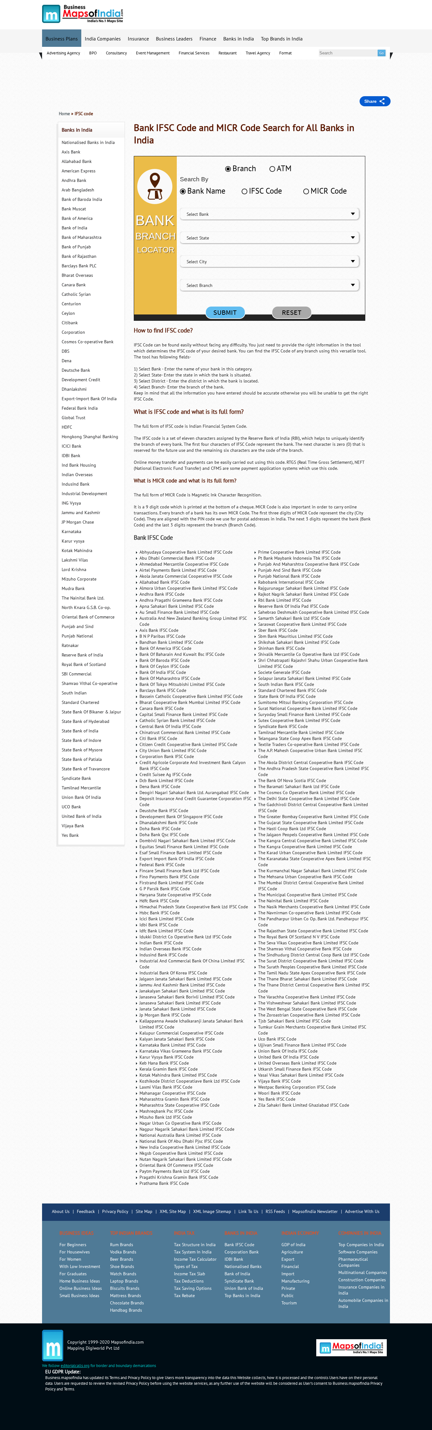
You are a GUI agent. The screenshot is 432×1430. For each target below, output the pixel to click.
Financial (290, 1266)
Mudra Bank (73, 588)
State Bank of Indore (81, 740)
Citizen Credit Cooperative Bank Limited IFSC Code (188, 744)
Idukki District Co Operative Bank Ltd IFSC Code (185, 937)
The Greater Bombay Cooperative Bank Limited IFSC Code (313, 816)
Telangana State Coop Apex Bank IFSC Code (300, 738)
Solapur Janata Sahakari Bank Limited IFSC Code (304, 678)
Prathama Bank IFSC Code (164, 1183)
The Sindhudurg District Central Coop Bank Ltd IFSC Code (313, 955)
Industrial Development (84, 493)
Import (287, 1274)
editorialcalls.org (75, 1365)
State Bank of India (80, 731)
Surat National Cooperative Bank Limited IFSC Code (307, 708)
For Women (70, 1259)
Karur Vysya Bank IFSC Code (166, 1057)
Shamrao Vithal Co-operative (89, 683)
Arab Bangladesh (78, 190)
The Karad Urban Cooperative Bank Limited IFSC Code (310, 852)
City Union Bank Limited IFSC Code (173, 750)
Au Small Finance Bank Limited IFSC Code (179, 612)
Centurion (71, 304)
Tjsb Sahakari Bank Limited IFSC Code (294, 1021)
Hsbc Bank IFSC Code (159, 913)
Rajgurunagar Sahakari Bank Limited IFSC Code (303, 588)
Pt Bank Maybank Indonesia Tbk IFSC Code (299, 558)
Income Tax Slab (189, 1274)
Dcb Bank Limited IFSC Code (166, 780)
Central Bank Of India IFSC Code (170, 726)
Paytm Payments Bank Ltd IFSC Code (174, 1171)
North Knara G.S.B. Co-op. (86, 607)
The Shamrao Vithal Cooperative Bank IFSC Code (305, 949)
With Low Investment (79, 1266)
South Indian (74, 693)
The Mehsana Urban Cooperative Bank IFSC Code (305, 877)
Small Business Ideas (79, 1295)
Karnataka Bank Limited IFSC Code (172, 1045)
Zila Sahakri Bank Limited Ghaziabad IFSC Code (303, 1105)
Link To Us (248, 1211)
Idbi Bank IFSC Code (158, 925)
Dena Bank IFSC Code (159, 786)
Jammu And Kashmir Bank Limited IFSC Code (182, 985)
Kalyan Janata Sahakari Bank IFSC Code (177, 1039)
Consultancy (116, 53)
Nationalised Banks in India (88, 142)
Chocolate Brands (127, 1303)
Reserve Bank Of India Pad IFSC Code (293, 606)
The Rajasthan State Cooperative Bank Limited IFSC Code (313, 931)
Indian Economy (300, 1233)
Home (64, 113)
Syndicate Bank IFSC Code (283, 726)
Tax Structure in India (195, 1244)
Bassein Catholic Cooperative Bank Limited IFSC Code (191, 696)
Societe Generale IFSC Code (284, 672)
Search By (194, 179)
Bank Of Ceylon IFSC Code (164, 666)
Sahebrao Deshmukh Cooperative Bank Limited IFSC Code (313, 612)
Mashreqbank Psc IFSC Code (166, 1111)
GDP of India (293, 1244)
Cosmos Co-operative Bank (88, 342)
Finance (208, 39)
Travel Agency (258, 53)
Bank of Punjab (76, 247)
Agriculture (292, 1252)
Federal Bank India (80, 408)
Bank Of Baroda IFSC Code (164, 660)
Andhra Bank (74, 180)
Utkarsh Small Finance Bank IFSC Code (295, 1069)
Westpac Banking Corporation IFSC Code (297, 1087)
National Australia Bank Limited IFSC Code (180, 1135)
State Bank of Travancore (86, 769)
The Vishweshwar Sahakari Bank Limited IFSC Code (307, 1003)
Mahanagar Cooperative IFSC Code (172, 1093)
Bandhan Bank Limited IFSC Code (171, 642)
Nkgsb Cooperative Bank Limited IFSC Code (181, 1153)
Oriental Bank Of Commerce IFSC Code (176, 1165)
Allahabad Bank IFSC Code (164, 582)
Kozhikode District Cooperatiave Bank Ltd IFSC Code (189, 1081)
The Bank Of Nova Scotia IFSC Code (292, 780)
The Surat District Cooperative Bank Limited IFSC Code (310, 961)
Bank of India (74, 228)
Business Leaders (174, 39)
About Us (61, 1211)
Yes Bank (70, 835)
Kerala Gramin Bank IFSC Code (168, 1069)
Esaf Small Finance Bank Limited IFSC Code (180, 852)
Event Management (153, 53)
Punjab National (77, 636)
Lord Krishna (74, 569)
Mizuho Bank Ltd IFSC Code (165, 1117)
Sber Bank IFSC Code (278, 630)
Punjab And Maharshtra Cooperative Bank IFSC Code (308, 564)
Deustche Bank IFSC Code (163, 810)
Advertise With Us (362, 1211)
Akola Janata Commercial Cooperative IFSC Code (185, 576)
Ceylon (68, 313)
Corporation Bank (242, 1252)
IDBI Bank (71, 455)
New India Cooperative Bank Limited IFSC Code (184, 1147)
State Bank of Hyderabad (85, 721)
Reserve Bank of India (82, 655)
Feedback (86, 1211)
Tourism (289, 1303)
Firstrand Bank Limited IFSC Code (171, 883)
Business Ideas (76, 1233)
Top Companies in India (361, 1244)
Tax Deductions (189, 1281)
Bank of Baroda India (82, 199)
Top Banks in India (242, 1295)
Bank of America (77, 218)
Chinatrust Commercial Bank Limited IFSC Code (184, 732)
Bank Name (206, 191)
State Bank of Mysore (82, 750)
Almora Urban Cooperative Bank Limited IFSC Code (188, 588)
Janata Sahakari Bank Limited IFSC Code (177, 1009)
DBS (65, 351)
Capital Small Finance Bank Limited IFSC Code (183, 714)
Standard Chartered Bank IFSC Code (292, 690)
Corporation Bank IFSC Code (166, 756)
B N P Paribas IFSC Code (162, 636)
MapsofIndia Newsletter (315, 1211)
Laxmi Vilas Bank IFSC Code (165, 1087)
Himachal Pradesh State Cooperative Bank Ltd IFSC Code (193, 907)
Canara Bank (74, 285)
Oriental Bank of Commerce (88, 617)
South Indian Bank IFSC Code (286, 684)
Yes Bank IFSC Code (276, 1099)
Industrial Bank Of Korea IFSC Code (173, 973)
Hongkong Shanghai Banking (90, 436)
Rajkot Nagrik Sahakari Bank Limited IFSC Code (303, 594)
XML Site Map (173, 1211)
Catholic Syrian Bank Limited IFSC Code (177, 720)
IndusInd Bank (75, 484)
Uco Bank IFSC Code (277, 1039)
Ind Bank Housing (79, 465)
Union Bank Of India (81, 797)
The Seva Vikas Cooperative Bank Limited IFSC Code (308, 943)
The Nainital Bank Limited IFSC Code (293, 901)
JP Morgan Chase (78, 522)
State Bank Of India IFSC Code (287, 696)
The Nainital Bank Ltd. (83, 598)
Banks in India (238, 39)
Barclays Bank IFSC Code (162, 690)
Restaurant (228, 53)
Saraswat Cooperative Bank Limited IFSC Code (302, 624)
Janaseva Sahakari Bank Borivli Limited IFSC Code (187, 997)
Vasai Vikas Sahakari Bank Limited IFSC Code (301, 1075)
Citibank (70, 323)
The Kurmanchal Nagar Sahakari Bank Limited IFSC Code (312, 871)
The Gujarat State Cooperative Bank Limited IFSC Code (310, 822)
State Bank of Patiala (82, 759)
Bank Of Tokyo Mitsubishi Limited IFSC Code (182, 684)
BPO (93, 53)
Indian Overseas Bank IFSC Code (170, 949)
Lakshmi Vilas (75, 560)
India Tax (184, 1233)
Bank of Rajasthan (79, 256)
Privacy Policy (115, 1211)
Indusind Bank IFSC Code (163, 955)
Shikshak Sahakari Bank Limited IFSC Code (299, 642)
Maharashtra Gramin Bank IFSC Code (174, 1099)
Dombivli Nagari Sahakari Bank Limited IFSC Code (187, 840)
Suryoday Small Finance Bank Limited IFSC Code (304, 714)
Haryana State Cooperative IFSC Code (175, 895)
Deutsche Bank (76, 370)
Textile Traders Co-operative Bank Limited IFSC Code (308, 744)
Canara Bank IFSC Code (161, 708)
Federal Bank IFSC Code (162, 864)
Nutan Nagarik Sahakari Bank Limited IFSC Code (185, 1159)
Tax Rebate (184, 1295)
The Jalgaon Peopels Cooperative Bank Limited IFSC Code (313, 834)
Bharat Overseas (77, 275)
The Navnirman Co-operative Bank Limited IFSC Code (309, 913)
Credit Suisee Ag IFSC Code (165, 774)
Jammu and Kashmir (81, 512)
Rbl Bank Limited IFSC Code (284, 600)
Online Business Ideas (80, 1288)
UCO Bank (71, 807)
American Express (79, 171)
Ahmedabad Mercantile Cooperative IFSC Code (184, 564)
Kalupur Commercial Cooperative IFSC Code (181, 1033)
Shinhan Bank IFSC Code (281, 648)
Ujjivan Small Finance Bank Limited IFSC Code (302, 1045)
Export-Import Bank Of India (89, 398)
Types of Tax (186, 1266)
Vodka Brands (123, 1252)
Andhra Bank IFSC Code (161, 594)
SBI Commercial (76, 674)
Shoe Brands (122, 1266)
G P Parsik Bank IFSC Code (164, 889)
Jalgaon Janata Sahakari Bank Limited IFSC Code (185, 979)
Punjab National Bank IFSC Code (289, 576)
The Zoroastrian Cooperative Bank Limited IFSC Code (309, 1015)
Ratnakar (70, 645)
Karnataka (71, 531)
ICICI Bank (71, 446)
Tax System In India (193, 1252)
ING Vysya (71, 503)
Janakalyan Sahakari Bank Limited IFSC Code (182, 991)
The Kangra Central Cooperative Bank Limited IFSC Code (312, 840)
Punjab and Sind (78, 626)
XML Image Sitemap (212, 1211)
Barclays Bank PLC (79, 266)
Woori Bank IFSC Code (279, 1093)
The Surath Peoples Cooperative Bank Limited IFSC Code (312, 967)
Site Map (144, 1211)
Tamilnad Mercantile (81, 788)
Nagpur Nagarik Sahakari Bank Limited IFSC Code (186, 1129)
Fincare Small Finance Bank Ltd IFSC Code (179, 871)
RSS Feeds (275, 1211)
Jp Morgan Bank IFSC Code (164, 1015)
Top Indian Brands (131, 1233)
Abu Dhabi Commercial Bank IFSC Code (176, 558)
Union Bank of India (244, 1288)
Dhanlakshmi (74, 389)
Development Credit (81, 379)
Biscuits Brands (124, 1288)
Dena (66, 361)
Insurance (138, 39)
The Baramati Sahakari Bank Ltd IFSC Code (299, 786)
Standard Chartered (80, 702)
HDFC (67, 427)
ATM (284, 168)
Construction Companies (362, 1280)
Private (288, 1288)
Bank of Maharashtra (82, 237)
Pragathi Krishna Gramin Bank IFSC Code (178, 1177)
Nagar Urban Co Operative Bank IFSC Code (180, 1123)
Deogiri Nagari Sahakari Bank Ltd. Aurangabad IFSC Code (194, 792)
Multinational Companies (362, 1272)
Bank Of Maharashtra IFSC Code (169, 678)
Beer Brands (121, 1259)
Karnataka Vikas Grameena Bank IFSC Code (180, 1051)
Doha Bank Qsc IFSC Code (164, 834)
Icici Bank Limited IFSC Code (166, 919)
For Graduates (73, 1274)
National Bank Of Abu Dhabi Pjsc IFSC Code (181, 1141)
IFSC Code (265, 191)
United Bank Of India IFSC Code (288, 1057)
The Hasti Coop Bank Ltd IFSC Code (292, 828)
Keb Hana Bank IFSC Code (164, 1063)
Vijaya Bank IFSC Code (279, 1081)
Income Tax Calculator (195, 1259)
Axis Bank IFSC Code (158, 630)
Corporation (73, 332)
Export (287, 1259)
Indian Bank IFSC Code (161, 943)
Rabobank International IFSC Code (291, 582)
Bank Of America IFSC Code (165, 648)
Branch (244, 168)
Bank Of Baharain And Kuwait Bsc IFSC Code (182, 654)
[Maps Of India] (82, 21)
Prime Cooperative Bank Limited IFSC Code (299, 552)
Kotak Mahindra (77, 550)
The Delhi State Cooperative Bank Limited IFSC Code (308, 798)
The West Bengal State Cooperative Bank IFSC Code (307, 1009)
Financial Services (194, 53)
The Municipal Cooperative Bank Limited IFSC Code (307, 895)
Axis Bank (71, 152)
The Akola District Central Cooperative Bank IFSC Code (310, 762)
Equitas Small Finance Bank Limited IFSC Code (184, 846)
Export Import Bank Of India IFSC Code (176, 858)
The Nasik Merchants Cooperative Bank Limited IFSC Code (314, 907)
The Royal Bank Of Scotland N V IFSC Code (299, 937)
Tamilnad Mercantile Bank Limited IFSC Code (301, 732)
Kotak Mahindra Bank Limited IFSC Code (178, 1075)
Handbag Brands (126, 1310)
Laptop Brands (124, 1281)
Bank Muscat (74, 209)
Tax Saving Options (193, 1288)
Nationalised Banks (243, 1266)
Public (287, 1295)
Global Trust (73, 417)
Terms (69, 1389)
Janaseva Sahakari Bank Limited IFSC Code (180, 1003)
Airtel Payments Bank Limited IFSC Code (178, 570)
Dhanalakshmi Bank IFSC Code (168, 822)
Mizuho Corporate (79, 579)
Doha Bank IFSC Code (160, 828)
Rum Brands (121, 1244)
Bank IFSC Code (153, 537)
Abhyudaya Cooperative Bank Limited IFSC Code (185, 552)
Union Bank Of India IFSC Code (288, 1051)
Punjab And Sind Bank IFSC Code (289, 570)
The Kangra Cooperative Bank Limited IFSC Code (305, 846)
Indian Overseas (77, 474)
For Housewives (74, 1252)
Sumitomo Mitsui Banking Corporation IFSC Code (305, 702)
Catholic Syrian (76, 294)
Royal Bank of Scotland (84, 664)
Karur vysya (73, 541)
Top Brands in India (282, 39)
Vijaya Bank (73, 826)
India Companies (103, 39)
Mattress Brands (125, 1295)
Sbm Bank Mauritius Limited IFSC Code (295, 636)
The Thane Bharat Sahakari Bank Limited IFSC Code (307, 979)
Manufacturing (295, 1281)
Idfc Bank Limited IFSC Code (166, 931)
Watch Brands (123, 1274)
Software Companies (358, 1252)
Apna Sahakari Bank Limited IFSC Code (176, 606)
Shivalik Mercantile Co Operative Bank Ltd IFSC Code (309, 654)
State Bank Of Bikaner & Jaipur (91, 712)
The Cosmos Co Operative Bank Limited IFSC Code (306, 792)
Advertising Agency (63, 53)
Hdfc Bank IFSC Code (159, 901)
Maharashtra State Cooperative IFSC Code (179, 1105)
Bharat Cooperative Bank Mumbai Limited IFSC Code (189, 702)
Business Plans (62, 39)
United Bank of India (82, 816)
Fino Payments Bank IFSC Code (169, 877)
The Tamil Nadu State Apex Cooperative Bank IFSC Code (312, 973)
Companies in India (359, 1233)
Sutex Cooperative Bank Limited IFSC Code (299, 720)
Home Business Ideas (79, 1281)
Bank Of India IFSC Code (162, 672)
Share (370, 101)
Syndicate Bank (76, 778)
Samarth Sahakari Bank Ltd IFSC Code (294, 618)
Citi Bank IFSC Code (158, 738)
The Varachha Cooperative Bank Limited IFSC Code (306, 997)
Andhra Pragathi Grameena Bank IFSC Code (181, 600)
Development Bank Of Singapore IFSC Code (181, 816)
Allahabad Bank (77, 161)
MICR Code (329, 191)
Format (285, 53)
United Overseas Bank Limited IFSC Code (297, 1063)
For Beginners (72, 1244)
